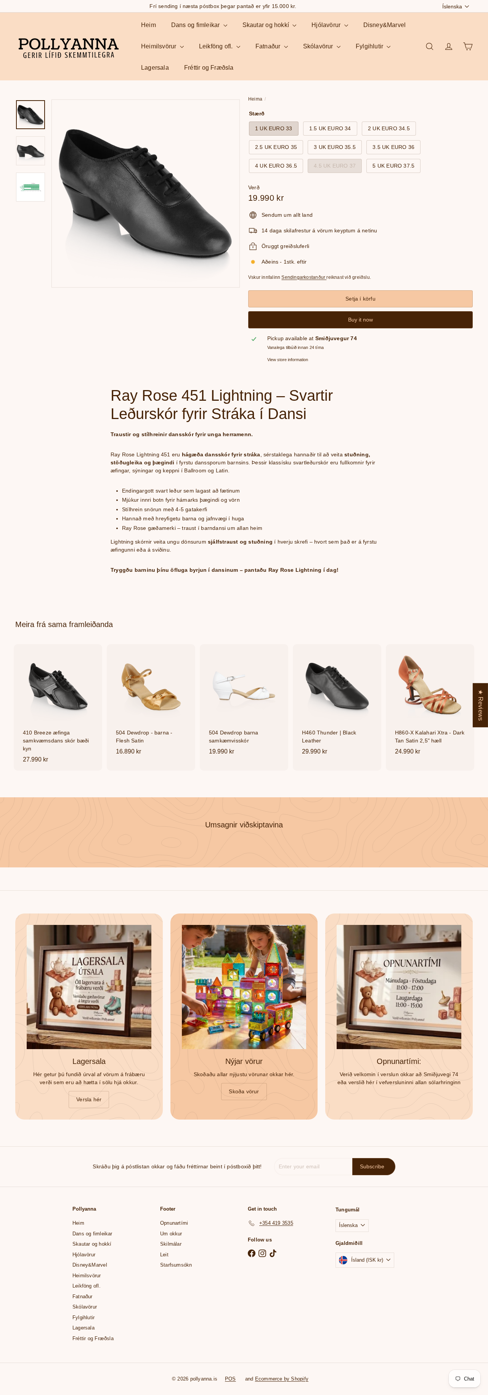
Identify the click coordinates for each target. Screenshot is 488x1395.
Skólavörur (319, 46)
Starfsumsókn (176, 1265)
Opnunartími (174, 1223)
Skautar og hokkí (266, 25)
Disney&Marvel (384, 25)
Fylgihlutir (370, 46)
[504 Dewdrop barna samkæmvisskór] (244, 703)
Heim (148, 25)
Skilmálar (170, 1244)
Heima (255, 99)
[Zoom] (145, 193)
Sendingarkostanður (303, 277)
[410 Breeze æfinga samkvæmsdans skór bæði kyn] (58, 707)
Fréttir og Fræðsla (209, 67)
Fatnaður (268, 46)
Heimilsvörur (159, 46)
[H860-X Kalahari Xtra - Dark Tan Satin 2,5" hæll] (430, 703)
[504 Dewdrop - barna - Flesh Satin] (151, 703)
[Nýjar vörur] (244, 987)
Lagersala (155, 67)
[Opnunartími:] (399, 987)
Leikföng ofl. (216, 46)
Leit (164, 1254)
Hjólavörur (326, 25)
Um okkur (171, 1234)
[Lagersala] (89, 987)
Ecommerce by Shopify (281, 1379)
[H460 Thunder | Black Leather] (337, 703)
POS (230, 1379)
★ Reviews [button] (480, 705)
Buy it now (360, 320)
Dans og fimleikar (196, 25)
